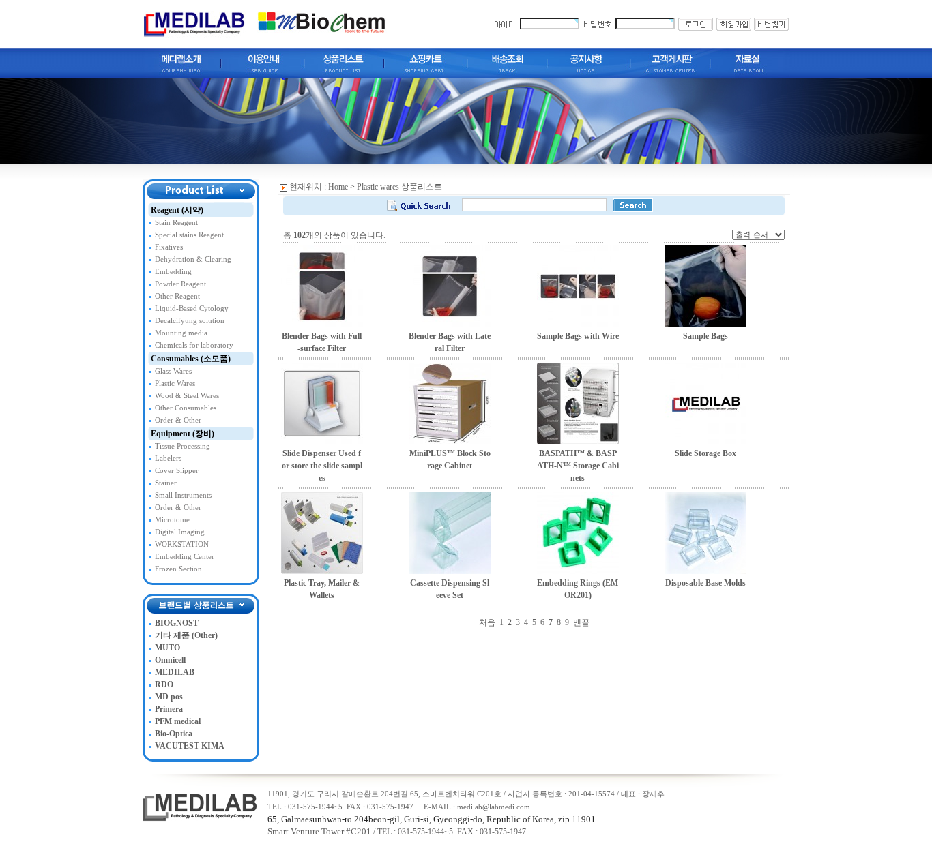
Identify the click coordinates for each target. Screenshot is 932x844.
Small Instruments (183, 495)
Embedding (173, 271)
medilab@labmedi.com (493, 807)
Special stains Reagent (189, 235)
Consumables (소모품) (191, 358)
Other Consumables (185, 408)
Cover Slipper (177, 470)
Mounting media (181, 333)
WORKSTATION (182, 544)
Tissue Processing (182, 446)
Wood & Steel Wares (187, 396)
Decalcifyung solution (189, 321)
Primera (169, 709)
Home (338, 187)
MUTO (167, 647)
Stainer (166, 483)
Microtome (172, 520)
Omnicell (170, 660)
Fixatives (169, 247)
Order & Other (178, 420)
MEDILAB (174, 672)
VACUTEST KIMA (189, 746)
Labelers (168, 458)
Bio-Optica (173, 733)
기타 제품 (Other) (186, 635)
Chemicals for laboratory (194, 345)
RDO (164, 684)
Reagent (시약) (177, 210)
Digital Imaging (180, 532)
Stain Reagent (176, 222)
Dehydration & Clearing (193, 259)
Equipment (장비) (182, 433)
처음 (487, 622)
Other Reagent (177, 296)
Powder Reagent (180, 284)
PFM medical (178, 721)
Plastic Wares (175, 383)
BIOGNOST (177, 623)
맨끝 (581, 622)
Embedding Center (184, 556)
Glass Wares (173, 371)
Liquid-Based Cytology (192, 308)
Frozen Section (178, 569)
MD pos (169, 697)
